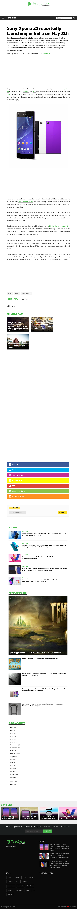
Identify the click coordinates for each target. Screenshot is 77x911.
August (12, 756)
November (14, 748)
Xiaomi (10, 895)
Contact (29, 826)
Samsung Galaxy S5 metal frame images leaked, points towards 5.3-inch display (42, 705)
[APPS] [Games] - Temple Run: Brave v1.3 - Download (41, 658)
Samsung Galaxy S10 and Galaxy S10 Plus (9, 817)
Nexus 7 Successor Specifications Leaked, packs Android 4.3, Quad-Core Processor (44, 674)
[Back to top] (72, 903)
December (14, 745)
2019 (12, 727)
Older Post (24, 299)
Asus (9, 877)
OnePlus (29, 886)
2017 (12, 733)
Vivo (34, 890)
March (12, 771)
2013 (12, 781)
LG (17, 882)
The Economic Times (25, 201)
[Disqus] (38, 380)
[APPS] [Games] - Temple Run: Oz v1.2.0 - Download (35, 653)
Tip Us (38, 826)
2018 (12, 730)
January (12, 777)
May (11, 765)
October (13, 751)
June (12, 762)
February (13, 774)
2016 (12, 736)
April (11, 768)
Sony (9, 94)
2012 (12, 784)
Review (10, 890)
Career (47, 826)
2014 (12, 742)
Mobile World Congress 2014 (59, 226)
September (14, 754)
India (10, 294)
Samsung (26, 91)
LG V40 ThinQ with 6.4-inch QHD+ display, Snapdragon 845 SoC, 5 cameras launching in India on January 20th (60, 865)
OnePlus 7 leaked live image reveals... (29, 817)
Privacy (55, 826)
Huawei (10, 882)
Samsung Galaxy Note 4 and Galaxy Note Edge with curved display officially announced (43, 689)
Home (9, 826)
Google (17, 877)
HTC (34, 91)
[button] (3, 17)
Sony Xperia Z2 (26, 294)
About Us (19, 826)
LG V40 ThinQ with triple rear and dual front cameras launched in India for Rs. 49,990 (60, 855)
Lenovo (24, 882)
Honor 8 (31, 877)
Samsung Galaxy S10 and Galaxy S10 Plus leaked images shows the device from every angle (59, 847)
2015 (12, 739)
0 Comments (33, 53)
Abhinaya (46, 53)
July (11, 759)
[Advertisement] (38, 12)
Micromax (11, 886)
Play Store (66, 826)
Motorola (20, 886)
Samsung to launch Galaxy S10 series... (48, 817)
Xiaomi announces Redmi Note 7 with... (68, 817)
